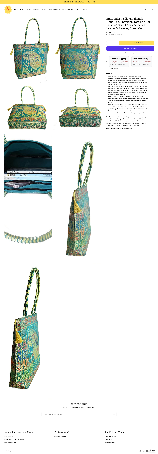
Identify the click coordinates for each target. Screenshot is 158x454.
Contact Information (111, 436)
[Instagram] (143, 451)
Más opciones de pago (130, 53)
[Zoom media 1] (28, 49)
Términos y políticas (79, 451)
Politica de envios (9, 436)
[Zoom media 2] (77, 49)
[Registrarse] (114, 414)
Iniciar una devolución (10, 442)
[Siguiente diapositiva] (156, 2)
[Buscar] (145, 10)
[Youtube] (147, 451)
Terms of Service (110, 442)
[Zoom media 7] (28, 333)
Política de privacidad (60, 436)
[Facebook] (140, 451)
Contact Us (108, 439)
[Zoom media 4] (77, 107)
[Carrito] (153, 10)
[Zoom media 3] (28, 107)
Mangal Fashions (12, 451)
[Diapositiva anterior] (2, 2)
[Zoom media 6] (77, 198)
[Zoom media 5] (28, 198)
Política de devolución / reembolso (14, 439)
